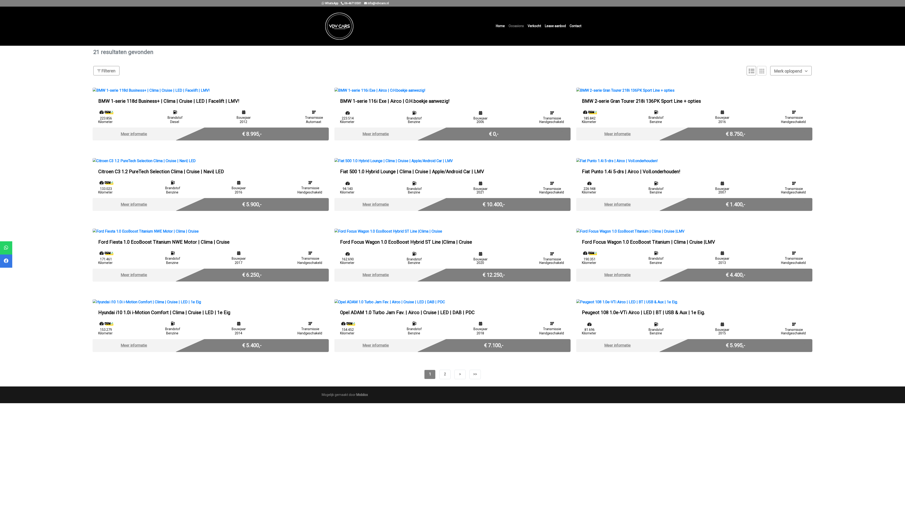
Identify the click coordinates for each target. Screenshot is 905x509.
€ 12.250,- (494, 274)
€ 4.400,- (735, 274)
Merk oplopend (788, 71)
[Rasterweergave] (761, 70)
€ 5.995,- (735, 345)
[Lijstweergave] (751, 70)
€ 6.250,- (252, 274)
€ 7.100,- (493, 345)
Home (500, 26)
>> (475, 374)
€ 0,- (493, 133)
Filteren (108, 70)
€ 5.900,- (252, 204)
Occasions (516, 26)
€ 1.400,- (735, 204)
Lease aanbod (555, 26)
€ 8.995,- (252, 133)
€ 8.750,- (735, 133)
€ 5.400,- (252, 345)
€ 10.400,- (494, 204)
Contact (575, 26)
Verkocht (534, 26)
